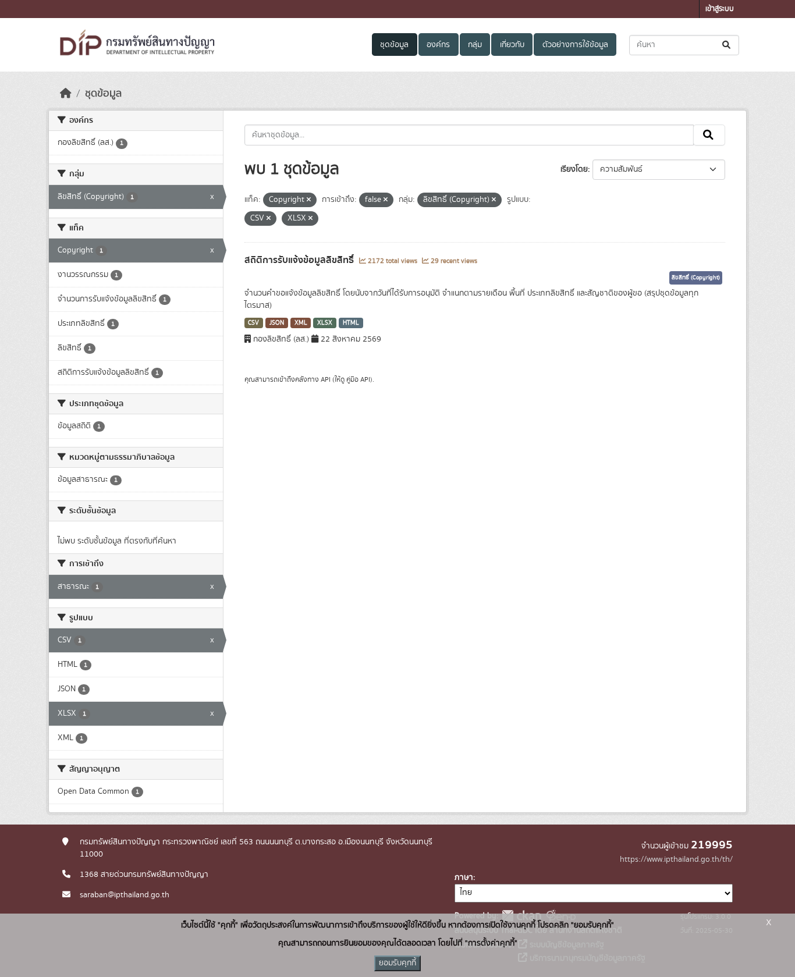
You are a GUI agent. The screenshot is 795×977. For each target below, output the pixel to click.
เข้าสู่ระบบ (719, 9)
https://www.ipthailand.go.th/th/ (676, 859)
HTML (351, 323)
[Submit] (727, 45)
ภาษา (464, 877)
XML (300, 323)
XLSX (324, 323)
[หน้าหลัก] (66, 93)
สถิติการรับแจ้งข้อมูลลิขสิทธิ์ (300, 260)
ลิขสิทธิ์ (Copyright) (696, 277)
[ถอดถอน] (309, 200)
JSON (276, 323)
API (326, 379)
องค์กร (438, 45)
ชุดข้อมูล (394, 45)
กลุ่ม (475, 45)
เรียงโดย (574, 169)
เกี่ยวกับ (512, 45)
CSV (253, 323)
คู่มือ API (358, 379)
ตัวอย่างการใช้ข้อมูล (575, 45)
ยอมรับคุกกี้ (397, 963)
